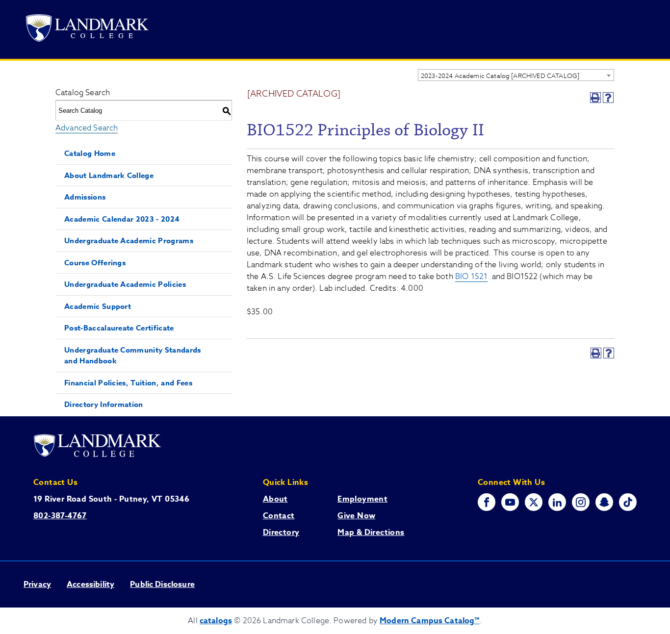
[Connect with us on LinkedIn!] (557, 502)
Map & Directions (370, 532)
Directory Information (103, 404)
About (275, 499)
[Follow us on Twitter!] (533, 502)
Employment (362, 499)
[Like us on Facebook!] (486, 502)
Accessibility (90, 584)
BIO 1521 (471, 276)
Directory (281, 532)
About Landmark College (109, 175)
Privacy (37, 584)
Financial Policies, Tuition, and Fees (128, 383)
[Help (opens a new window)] (608, 97)
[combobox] (516, 75)
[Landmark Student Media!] (628, 502)
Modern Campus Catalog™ (430, 621)
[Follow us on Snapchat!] (604, 502)
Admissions (84, 197)
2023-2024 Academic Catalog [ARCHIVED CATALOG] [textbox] (500, 75)
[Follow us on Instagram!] (581, 502)
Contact (279, 516)
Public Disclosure (162, 584)
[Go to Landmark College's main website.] (87, 29)
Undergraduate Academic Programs (128, 240)
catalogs (216, 621)
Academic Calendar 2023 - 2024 (122, 219)
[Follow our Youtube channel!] (510, 502)
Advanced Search (86, 128)
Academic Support (97, 306)
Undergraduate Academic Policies (125, 284)
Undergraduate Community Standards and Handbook (132, 355)
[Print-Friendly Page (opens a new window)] (595, 97)
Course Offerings (95, 262)
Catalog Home (89, 153)
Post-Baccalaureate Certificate (119, 328)
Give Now (356, 516)
